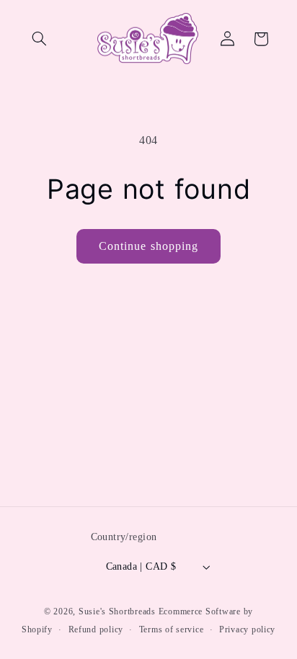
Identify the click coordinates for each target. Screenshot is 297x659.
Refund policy (96, 629)
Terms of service (171, 629)
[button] (39, 38)
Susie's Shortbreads (117, 611)
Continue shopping (148, 246)
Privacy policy (247, 629)
